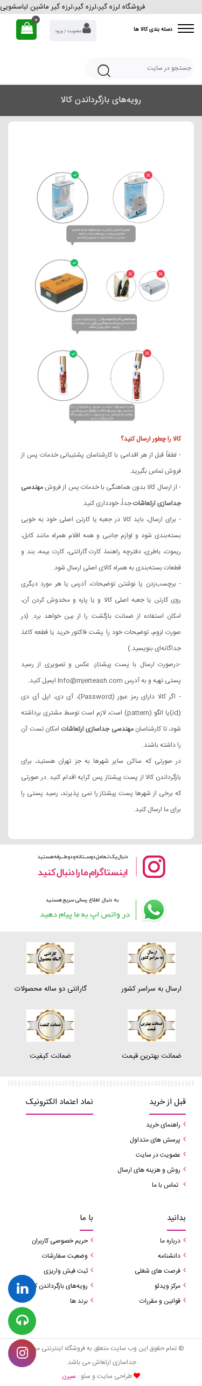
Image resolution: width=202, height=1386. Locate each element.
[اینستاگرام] (101, 866)
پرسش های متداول (155, 1140)
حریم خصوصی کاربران (60, 1241)
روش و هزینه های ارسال (148, 1170)
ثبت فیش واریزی (66, 1271)
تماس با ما (165, 1185)
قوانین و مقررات (160, 1301)
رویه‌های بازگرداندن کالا (58, 1286)
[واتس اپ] (101, 909)
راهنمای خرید (163, 1125)
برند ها (79, 1301)
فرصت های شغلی (157, 1271)
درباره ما (170, 1241)
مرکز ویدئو (167, 1286)
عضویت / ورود (68, 31)
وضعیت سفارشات (65, 1256)
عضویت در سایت (158, 1155)
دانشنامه (169, 1256)
